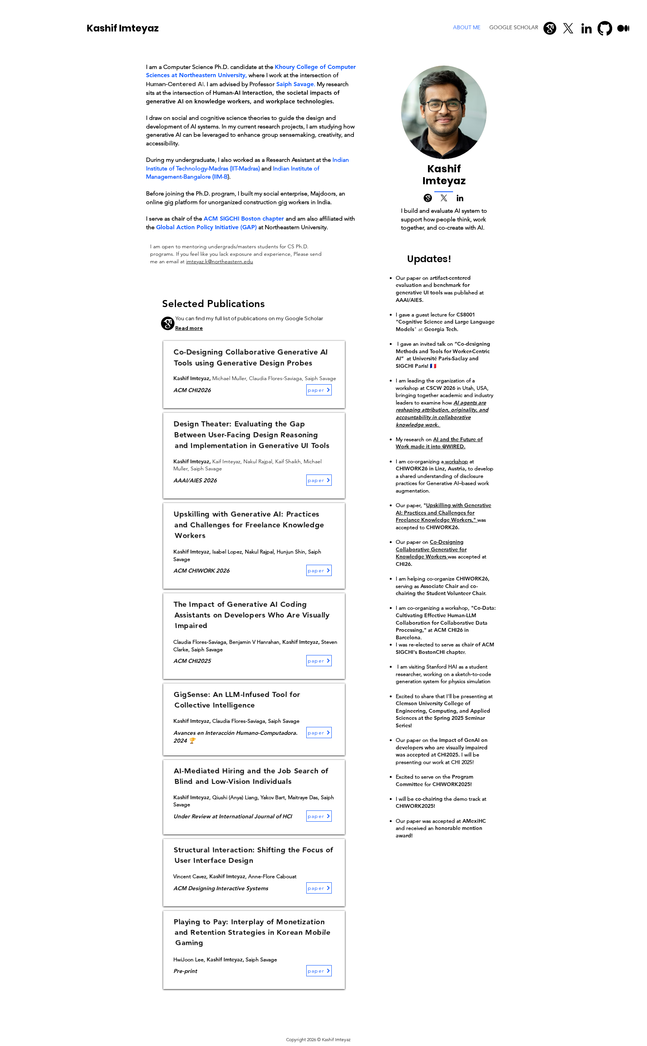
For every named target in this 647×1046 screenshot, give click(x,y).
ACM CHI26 (449, 630)
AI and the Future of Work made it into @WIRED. (439, 443)
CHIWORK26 (472, 578)
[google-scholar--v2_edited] (550, 28)
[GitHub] (605, 28)
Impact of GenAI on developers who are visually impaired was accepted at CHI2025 (441, 747)
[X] (568, 28)
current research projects (270, 126)
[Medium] (623, 28)
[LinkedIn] (586, 28)
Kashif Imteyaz (123, 28)
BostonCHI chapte (441, 652)
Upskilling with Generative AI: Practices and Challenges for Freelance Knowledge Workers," (443, 512)
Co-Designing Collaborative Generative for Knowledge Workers (431, 549)
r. (464, 652)
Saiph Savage (295, 84)
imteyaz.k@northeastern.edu (219, 261)
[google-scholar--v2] (427, 198)
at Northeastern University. (293, 227)
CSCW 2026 (440, 388)
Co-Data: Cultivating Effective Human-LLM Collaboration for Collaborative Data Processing (446, 618)
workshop (408, 388)
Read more (189, 328)
